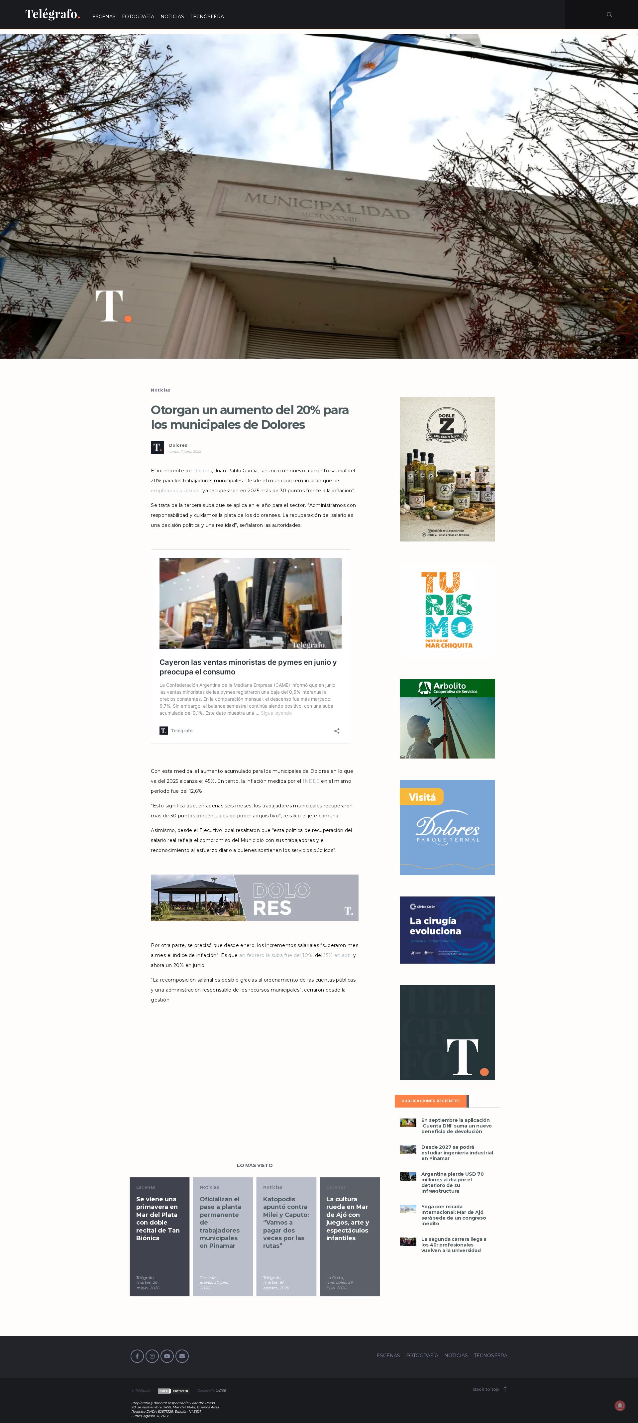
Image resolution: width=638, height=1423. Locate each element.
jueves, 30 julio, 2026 (214, 1285)
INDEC (311, 781)
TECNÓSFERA (207, 17)
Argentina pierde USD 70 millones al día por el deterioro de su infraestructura (452, 1182)
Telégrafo (145, 1277)
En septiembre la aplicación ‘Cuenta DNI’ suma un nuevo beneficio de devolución (456, 1126)
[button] (319, 196)
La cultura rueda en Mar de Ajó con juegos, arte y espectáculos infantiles (347, 1219)
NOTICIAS (172, 17)
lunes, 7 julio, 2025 (185, 451)
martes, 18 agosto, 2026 (276, 1285)
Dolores (178, 445)
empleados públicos (175, 491)
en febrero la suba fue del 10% (276, 955)
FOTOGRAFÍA (138, 17)
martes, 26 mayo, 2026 (147, 1285)
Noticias (160, 390)
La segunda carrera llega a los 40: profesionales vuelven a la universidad (453, 1245)
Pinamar (208, 1277)
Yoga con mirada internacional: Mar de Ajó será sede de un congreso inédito (453, 1215)
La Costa (334, 1277)
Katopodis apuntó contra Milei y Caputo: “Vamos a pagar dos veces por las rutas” (286, 1222)
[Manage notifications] (620, 1405)
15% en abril (338, 955)
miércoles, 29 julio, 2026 (339, 1285)
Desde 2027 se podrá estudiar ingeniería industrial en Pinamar (457, 1152)
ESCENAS (104, 17)
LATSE (220, 1390)
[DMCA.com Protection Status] (173, 1390)
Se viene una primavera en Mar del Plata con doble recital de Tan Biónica (158, 1219)
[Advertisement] (254, 1061)
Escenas (146, 1187)
